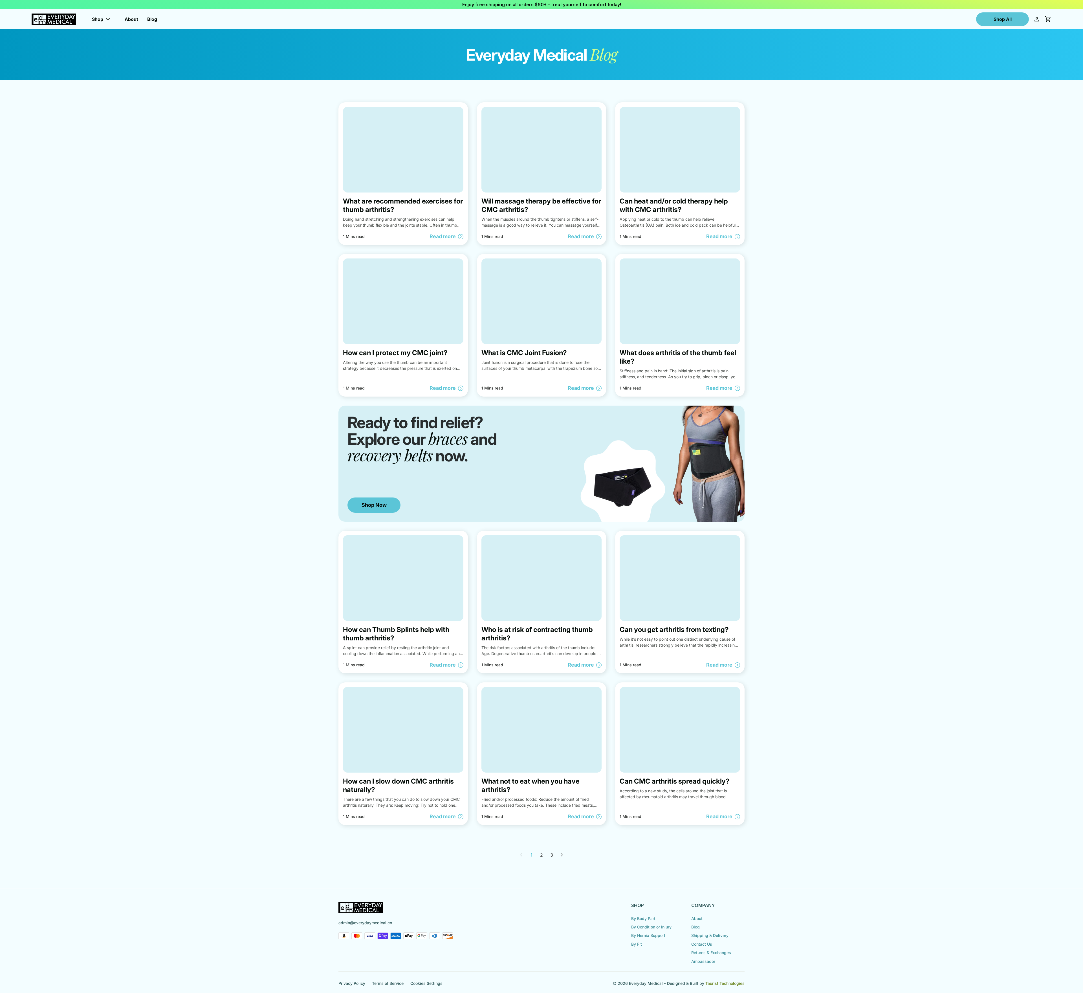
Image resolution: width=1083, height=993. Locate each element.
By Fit (636, 944)
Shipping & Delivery (709, 935)
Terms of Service (388, 983)
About (131, 19)
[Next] (562, 855)
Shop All (1003, 19)
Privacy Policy (351, 983)
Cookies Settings (426, 983)
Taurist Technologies (725, 983)
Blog (152, 19)
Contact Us (701, 944)
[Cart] (1048, 19)
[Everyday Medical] (54, 19)
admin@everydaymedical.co (365, 922)
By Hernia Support (648, 935)
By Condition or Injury (651, 927)
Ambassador (703, 961)
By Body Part (643, 918)
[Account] (1036, 19)
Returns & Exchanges (711, 952)
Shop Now (374, 505)
